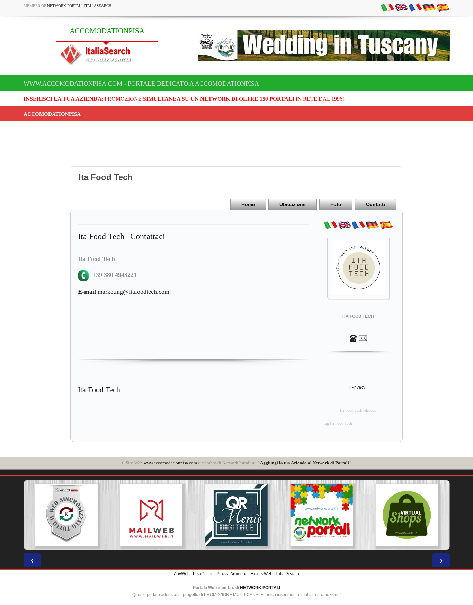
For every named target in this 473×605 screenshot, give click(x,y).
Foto (335, 204)
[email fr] (415, 7)
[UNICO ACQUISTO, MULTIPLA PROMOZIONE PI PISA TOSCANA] (322, 515)
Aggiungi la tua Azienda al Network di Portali (304, 462)
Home (248, 204)
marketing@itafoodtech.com (123, 291)
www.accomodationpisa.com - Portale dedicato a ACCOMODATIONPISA (141, 83)
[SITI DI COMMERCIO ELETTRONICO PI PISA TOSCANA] (407, 515)
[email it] (387, 7)
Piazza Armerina (232, 573)
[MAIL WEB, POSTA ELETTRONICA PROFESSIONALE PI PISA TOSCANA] (151, 515)
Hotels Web (262, 573)
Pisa (197, 573)
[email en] (401, 7)
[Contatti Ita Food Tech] (358, 337)
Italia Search (287, 573)
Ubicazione (292, 204)
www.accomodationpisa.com (170, 462)
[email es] (443, 7)
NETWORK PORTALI (260, 587)
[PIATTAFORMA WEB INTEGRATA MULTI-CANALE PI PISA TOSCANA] (66, 515)
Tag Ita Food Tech (337, 424)
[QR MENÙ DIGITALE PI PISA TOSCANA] (236, 515)
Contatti (375, 204)
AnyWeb (182, 573)
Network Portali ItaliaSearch (79, 5)
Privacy (358, 387)
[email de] (429, 7)
